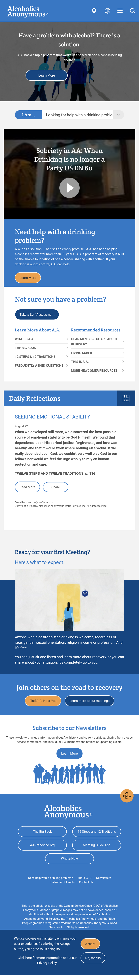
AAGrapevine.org (42, 845)
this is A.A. (80, 362)
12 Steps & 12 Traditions (35, 357)
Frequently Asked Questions (39, 365)
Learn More (46, 75)
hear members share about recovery (94, 341)
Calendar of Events (62, 882)
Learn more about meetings (89, 701)
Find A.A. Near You (43, 701)
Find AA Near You (94, 11)
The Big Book (25, 348)
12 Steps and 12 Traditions (97, 831)
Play (69, 188)
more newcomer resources (94, 370)
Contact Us (86, 882)
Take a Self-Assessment (37, 314)
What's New (69, 858)
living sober (81, 353)
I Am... (28, 115)
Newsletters (103, 878)
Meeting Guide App (96, 845)
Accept (90, 944)
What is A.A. (24, 339)
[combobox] (77, 114)
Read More (27, 487)
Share (55, 487)
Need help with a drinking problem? (50, 878)
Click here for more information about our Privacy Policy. (47, 960)
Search (132, 11)
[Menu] (120, 11)
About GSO (84, 878)
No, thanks (93, 958)
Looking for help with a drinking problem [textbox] (79, 115)
